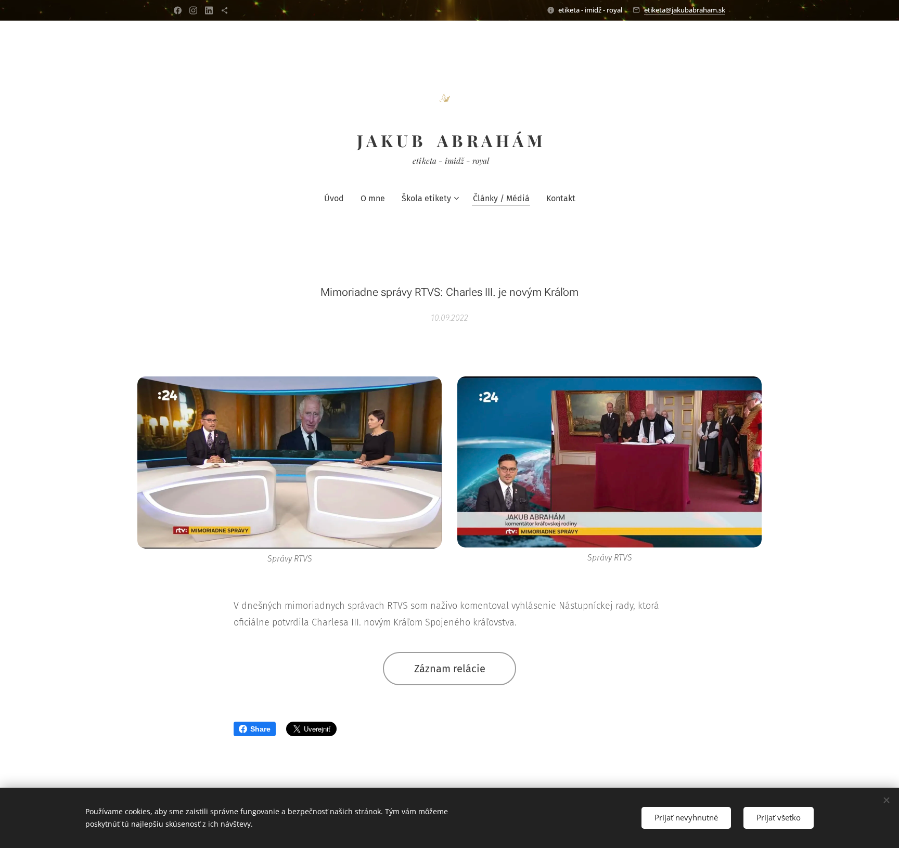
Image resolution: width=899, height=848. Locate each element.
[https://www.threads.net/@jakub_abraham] (224, 10)
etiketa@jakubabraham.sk (684, 10)
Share (260, 729)
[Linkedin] (208, 10)
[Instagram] (193, 10)
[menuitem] (338, 199)
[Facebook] (177, 10)
